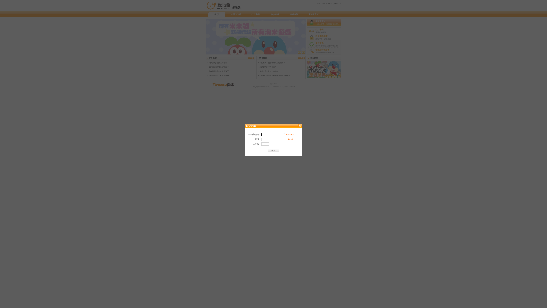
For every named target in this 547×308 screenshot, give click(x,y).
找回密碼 (289, 139)
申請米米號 (290, 134)
